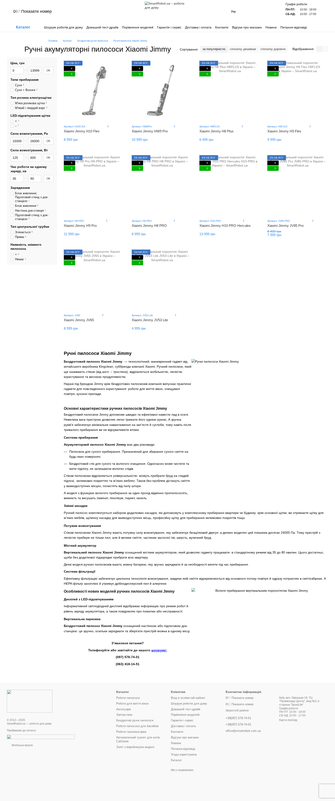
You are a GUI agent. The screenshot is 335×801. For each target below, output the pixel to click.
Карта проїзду (288, 720)
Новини (271, 27)
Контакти (221, 27)
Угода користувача (184, 754)
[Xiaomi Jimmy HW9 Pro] (162, 91)
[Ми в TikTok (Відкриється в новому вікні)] (100, 11)
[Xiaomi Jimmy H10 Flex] (94, 91)
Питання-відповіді (293, 27)
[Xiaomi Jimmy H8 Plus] (229, 91)
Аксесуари (123, 709)
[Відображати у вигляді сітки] (319, 49)
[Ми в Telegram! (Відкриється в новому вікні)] (67, 11)
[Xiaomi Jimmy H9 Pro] (94, 185)
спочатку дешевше (243, 49)
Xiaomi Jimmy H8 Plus (216, 131)
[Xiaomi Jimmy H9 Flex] (297, 91)
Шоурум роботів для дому (63, 27)
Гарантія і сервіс (169, 27)
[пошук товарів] (324, 27)
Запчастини (124, 714)
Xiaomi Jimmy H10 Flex (82, 131)
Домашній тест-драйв (102, 27)
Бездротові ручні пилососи (134, 720)
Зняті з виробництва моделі (135, 747)
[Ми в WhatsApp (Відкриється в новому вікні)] (78, 11)
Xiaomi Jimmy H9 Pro (80, 225)
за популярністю (214, 49)
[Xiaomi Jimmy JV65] (94, 280)
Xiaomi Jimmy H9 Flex (284, 131)
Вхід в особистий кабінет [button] (188, 698)
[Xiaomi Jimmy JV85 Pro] (297, 185)
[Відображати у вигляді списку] (325, 49)
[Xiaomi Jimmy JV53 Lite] (162, 280)
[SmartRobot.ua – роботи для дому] (29, 700)
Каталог (176, 760)
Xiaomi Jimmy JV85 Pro (285, 225)
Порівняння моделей (137, 27)
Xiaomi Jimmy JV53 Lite (150, 320)
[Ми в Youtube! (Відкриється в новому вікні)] (94, 11)
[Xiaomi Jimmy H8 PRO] (162, 185)
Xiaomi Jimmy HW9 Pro (150, 131)
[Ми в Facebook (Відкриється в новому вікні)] (89, 11)
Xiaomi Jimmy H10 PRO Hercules (225, 225)
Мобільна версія (22, 745)
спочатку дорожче (273, 49)
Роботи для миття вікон (132, 703)
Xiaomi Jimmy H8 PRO (149, 225)
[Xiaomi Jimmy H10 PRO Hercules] (229, 185)
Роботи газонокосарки (131, 731)
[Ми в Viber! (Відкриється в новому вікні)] (73, 11)
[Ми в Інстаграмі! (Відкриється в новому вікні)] (83, 11)
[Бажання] (260, 11)
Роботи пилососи (128, 698)
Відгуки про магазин (247, 27)
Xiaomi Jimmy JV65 (79, 320)
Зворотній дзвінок (237, 710)
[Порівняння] (248, 11)
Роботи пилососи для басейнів (137, 726)
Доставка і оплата (198, 27)
